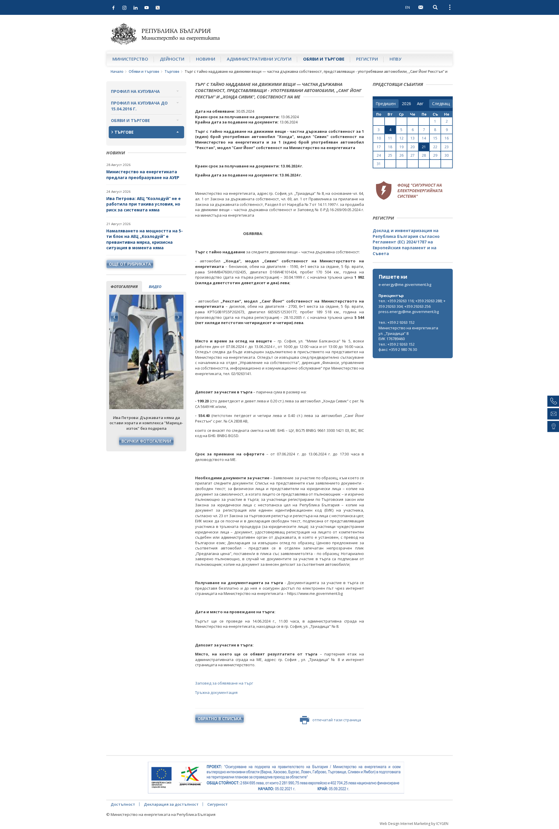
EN (407, 7)
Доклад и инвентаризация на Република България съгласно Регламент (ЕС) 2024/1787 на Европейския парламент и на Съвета (406, 242)
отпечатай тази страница (336, 719)
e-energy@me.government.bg (404, 284)
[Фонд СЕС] (409, 189)
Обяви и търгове (323, 59)
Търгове (171, 71)
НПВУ (395, 59)
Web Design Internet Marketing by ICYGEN (414, 823)
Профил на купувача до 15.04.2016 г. (139, 106)
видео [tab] (155, 286)
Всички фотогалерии (146, 441)
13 (413, 138)
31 (379, 163)
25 (390, 155)
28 (424, 155)
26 (401, 155)
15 (435, 138)
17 (379, 146)
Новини (205, 59)
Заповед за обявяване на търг (224, 683)
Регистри (367, 59)
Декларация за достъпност (171, 804)
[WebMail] (420, 7)
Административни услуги (259, 59)
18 (390, 146)
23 (447, 146)
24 (379, 155)
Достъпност (123, 804)
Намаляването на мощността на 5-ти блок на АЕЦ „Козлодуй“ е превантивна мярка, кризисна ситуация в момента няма (144, 239)
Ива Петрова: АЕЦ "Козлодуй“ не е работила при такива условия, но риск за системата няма (143, 204)
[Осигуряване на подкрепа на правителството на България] (276, 778)
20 (413, 146)
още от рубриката (130, 264)
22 (435, 146)
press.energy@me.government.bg (408, 311)
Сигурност (217, 804)
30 (447, 155)
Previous (114, 317)
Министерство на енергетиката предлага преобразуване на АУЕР (142, 174)
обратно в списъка (219, 718)
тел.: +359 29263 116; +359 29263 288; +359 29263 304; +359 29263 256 (411, 303)
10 (379, 138)
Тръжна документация (216, 692)
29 (435, 155)
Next (178, 317)
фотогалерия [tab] (124, 286)
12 (401, 138)
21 (424, 146)
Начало (117, 71)
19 (401, 146)
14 (424, 138)
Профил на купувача (135, 91)
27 (413, 155)
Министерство (130, 59)
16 (447, 138)
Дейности (172, 59)
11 (390, 138)
